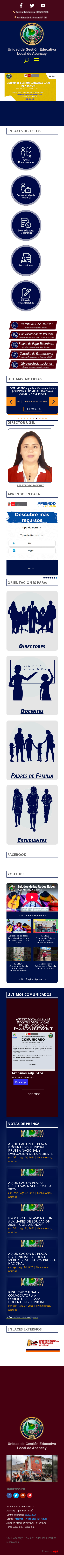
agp (15, 1267)
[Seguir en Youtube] (43, 5)
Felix (15, 1157)
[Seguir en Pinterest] (29, 1495)
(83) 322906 (30, 1514)
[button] (11, 401)
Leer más (33, 1093)
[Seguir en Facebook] (21, 5)
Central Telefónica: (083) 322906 (32, 11)
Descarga (20, 1082)
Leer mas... (32, 532)
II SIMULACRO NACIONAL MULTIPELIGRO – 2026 (33, 389)
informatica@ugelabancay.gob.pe (31, 1518)
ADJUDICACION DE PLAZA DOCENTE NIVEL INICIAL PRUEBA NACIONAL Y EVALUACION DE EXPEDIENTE (33, 1023)
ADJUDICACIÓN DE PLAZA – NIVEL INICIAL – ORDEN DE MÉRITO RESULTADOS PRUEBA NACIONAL (32, 1258)
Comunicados (31, 398)
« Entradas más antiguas (22, 1317)
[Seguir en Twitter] (32, 5)
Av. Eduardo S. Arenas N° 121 (32, 17)
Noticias (43, 398)
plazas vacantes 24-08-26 (23, 1077)
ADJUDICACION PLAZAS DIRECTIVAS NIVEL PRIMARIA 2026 (29, 1185)
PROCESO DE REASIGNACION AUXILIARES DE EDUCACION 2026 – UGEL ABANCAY (30, 1221)
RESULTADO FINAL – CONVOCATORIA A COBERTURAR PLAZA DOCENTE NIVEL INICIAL (26, 1297)
